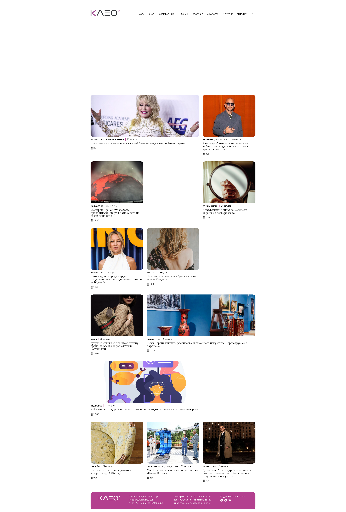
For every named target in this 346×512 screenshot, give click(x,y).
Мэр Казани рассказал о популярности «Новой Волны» (172, 471)
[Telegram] (221, 500)
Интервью (208, 139)
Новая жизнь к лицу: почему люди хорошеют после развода (225, 211)
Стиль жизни (210, 206)
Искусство (97, 139)
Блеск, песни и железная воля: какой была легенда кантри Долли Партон (138, 143)
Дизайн (95, 466)
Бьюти (150, 272)
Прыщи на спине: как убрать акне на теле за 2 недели (171, 278)
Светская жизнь (114, 139)
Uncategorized (155, 466)
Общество (171, 466)
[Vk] (229, 500)
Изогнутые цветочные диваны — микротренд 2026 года (112, 471)
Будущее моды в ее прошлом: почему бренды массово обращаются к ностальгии (114, 346)
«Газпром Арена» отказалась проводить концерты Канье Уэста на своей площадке (115, 213)
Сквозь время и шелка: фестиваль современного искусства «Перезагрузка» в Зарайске (197, 344)
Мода (94, 339)
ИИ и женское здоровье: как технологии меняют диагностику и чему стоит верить (144, 409)
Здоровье (96, 406)
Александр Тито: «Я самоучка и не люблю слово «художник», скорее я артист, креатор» (225, 146)
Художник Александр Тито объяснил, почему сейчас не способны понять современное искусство (227, 473)
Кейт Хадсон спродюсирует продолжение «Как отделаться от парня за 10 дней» (117, 279)
